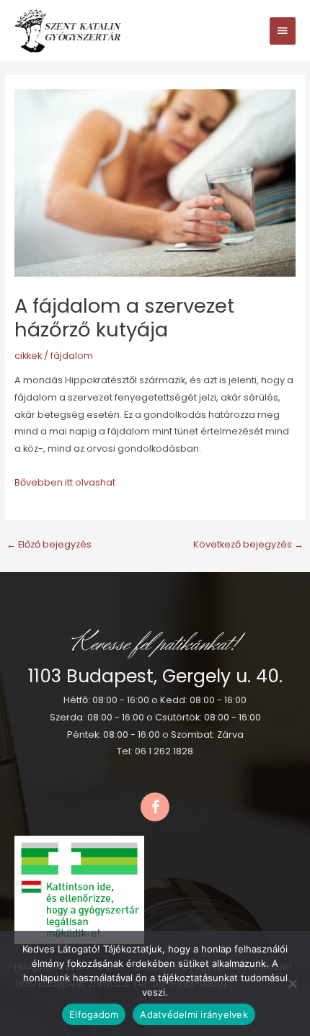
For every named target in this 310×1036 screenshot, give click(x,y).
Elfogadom (93, 1014)
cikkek (28, 355)
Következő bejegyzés (248, 544)
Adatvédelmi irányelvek (194, 1014)
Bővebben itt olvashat (64, 482)
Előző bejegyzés (49, 544)
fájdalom (71, 355)
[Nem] (292, 983)
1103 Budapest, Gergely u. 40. (155, 676)
